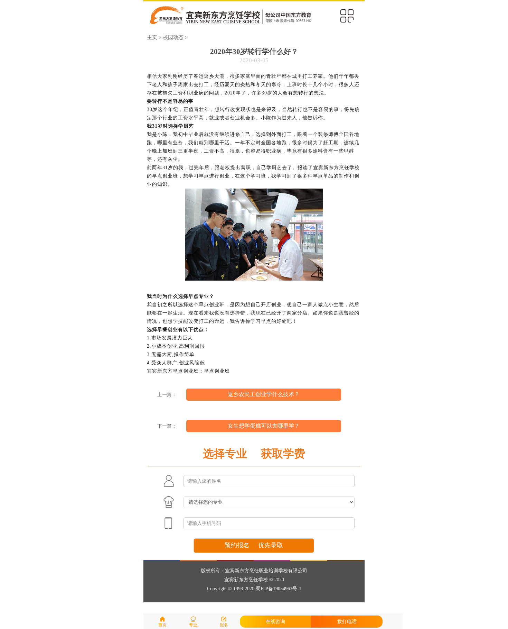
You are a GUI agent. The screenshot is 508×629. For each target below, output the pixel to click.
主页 (152, 37)
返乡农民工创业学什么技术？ (264, 394)
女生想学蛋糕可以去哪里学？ (264, 426)
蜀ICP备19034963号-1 (278, 588)
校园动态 (173, 37)
